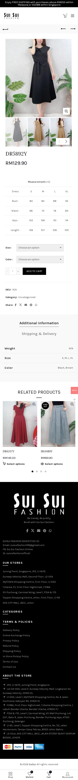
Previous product (63, 29)
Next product (72, 29)
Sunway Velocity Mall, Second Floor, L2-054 (28, 576)
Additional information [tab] (39, 323)
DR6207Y (9, 451)
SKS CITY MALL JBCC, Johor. (18, 602)
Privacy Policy (11, 640)
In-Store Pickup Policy (16, 656)
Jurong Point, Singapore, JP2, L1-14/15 (24, 571)
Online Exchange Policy (16, 635)
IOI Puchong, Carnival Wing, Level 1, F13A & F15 (29, 592)
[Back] (5, 29)
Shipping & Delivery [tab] (39, 334)
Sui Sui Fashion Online (20, 549)
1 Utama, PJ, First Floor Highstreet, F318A (26, 587)
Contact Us (9, 666)
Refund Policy (11, 645)
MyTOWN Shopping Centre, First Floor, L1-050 (29, 581)
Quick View (34, 404)
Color (8, 259)
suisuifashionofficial (18, 553)
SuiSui (32, 764)
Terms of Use (10, 661)
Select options (16, 464)
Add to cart (34, 271)
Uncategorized (26, 297)
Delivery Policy (11, 630)
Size (8, 247)
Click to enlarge (66, 111)
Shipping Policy (12, 651)
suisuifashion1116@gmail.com (27, 545)
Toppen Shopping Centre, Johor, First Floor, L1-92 (31, 597)
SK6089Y (47, 451)
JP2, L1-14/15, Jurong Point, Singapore (28, 685)
